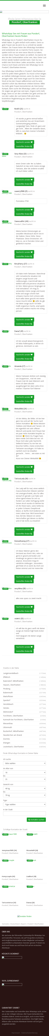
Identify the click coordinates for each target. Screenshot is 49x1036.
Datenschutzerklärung (29, 1033)
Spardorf (24, 700)
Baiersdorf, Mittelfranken (24, 681)
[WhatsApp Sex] (2, 5)
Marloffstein (24, 696)
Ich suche (7, 759)
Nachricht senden (23, 142)
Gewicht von (8, 784)
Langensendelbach (24, 673)
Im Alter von (8, 768)
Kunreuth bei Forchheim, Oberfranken (24, 719)
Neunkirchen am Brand (24, 735)
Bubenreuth (24, 692)
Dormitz (24, 739)
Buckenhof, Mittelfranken (24, 731)
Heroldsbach (24, 704)
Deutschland (14, 924)
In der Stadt (8, 809)
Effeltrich (24, 677)
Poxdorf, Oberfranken (23, 111)
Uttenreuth (24, 727)
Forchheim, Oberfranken (24, 716)
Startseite (5, 924)
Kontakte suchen (37, 819)
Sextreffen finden (23, 146)
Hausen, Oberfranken (24, 685)
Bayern (23, 924)
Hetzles (24, 708)
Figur (5, 800)
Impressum (16, 1033)
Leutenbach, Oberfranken (24, 746)
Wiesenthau (24, 723)
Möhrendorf (24, 712)
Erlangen (24, 743)
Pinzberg (24, 688)
